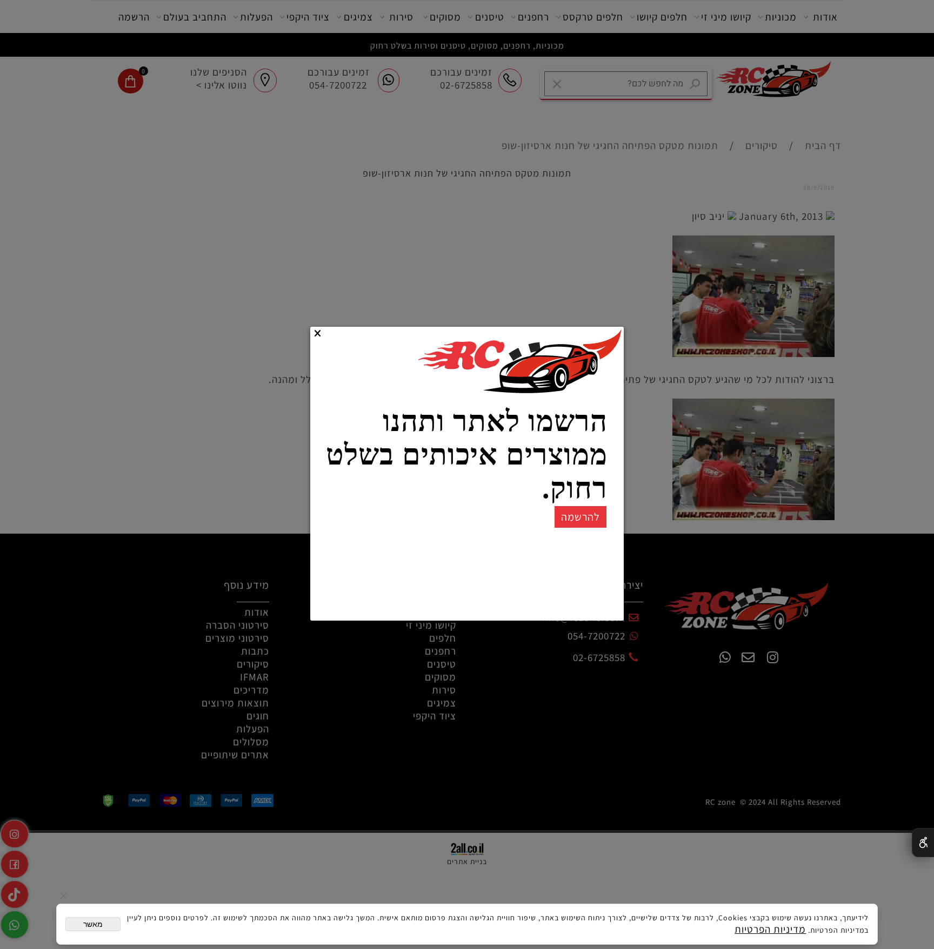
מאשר (93, 924)
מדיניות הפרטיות (770, 929)
